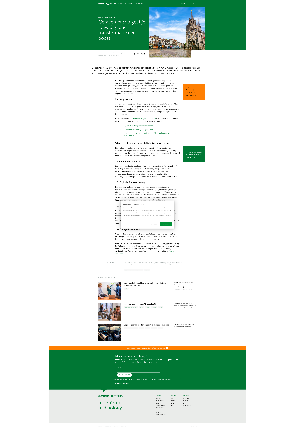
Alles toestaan (166, 224)
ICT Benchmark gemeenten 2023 (143, 118)
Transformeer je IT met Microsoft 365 (140, 304)
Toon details (154, 224)
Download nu (190, 95)
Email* (119, 368)
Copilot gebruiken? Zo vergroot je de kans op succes (146, 325)
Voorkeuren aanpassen (121, 383)
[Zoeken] (190, 3)
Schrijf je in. (191, 157)
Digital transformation (106, 17)
